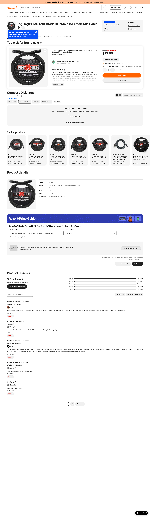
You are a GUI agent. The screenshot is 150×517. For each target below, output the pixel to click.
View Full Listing (58, 84)
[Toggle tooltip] (41, 42)
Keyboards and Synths (46, 12)
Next (78, 404)
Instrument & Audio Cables (57, 196)
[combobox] (33, 233)
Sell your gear (115, 7)
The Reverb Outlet (13, 12)
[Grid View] (117, 95)
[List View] (120, 95)
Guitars (22, 12)
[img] (72, 61)
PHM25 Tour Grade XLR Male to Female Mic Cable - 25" (58, 157)
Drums (66, 12)
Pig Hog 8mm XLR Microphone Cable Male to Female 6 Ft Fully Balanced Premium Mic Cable (74, 51)
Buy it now (122, 75)
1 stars (71, 289)
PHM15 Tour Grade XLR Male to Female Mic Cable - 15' (37, 157)
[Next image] (45, 67)
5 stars (71, 279)
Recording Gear (58, 12)
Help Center (139, 12)
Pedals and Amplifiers (32, 12)
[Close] (36, 32)
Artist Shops (122, 12)
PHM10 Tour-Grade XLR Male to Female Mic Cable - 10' (99, 157)
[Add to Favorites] (23, 27)
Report (10, 316)
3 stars (71, 284)
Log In (141, 7)
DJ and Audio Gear (75, 12)
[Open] (60, 233)
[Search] (103, 7)
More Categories (87, 12)
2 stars (71, 286)
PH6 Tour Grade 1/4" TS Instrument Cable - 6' (140, 157)
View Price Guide (122, 264)
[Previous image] (11, 67)
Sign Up (136, 7)
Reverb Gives (130, 12)
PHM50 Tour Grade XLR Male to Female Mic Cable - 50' (78, 157)
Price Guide (48, 37)
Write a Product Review (17, 286)
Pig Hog (51, 182)
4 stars (71, 281)
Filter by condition (68, 229)
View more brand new (110, 59)
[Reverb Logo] (12, 7)
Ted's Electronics (62, 61)
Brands (102, 12)
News (106, 12)
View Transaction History (131, 248)
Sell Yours (137, 264)
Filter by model (13, 229)
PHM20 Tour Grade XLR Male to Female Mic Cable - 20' (16, 157)
